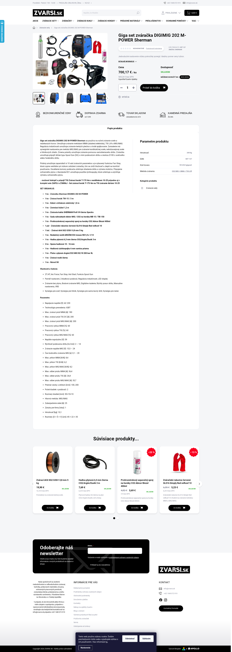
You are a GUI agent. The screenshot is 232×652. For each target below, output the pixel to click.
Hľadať (138, 13)
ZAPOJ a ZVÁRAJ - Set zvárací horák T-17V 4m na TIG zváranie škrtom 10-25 (86, 183)
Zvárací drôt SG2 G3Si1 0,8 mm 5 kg (67, 230)
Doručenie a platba (81, 599)
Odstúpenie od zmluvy (82, 626)
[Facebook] (161, 599)
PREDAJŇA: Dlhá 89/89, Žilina (70, 3)
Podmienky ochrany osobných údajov (88, 592)
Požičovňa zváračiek (81, 619)
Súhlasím (146, 638)
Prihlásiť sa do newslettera (100, 565)
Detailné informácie (126, 61)
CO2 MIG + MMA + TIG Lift (182, 171)
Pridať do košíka (151, 87)
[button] (114, 518)
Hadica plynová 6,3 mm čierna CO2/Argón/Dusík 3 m (73, 239)
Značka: (175, 49)
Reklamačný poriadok (82, 588)
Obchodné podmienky (82, 596)
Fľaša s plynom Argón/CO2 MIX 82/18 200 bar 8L (71, 253)
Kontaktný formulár (171, 608)
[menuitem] (36, 21)
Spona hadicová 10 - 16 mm (62, 244)
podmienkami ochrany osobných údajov (124, 557)
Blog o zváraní (79, 611)
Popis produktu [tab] (114, 128)
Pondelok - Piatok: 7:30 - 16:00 (44, 3)
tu (107, 642)
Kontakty (77, 603)
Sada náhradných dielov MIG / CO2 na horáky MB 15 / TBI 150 (77, 217)
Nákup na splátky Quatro (83, 607)
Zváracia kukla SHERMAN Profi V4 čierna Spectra (72, 212)
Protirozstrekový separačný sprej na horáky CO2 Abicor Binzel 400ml (80, 221)
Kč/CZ (87, 3)
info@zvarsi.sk (38, 612)
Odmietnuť (129, 638)
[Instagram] (165, 599)
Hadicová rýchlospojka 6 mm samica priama (69, 248)
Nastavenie (85, 648)
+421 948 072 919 (58, 612)
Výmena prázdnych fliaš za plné (85, 615)
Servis (76, 622)
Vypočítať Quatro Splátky (127, 79)
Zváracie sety (151, 188)
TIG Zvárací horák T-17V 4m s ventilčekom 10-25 (86, 180)
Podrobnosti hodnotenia (154, 48)
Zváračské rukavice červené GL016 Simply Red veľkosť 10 (76, 226)
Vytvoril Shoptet (175, 649)
